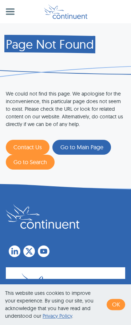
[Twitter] (29, 251)
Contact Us (27, 147)
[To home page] (42, 216)
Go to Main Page (81, 147)
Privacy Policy (57, 316)
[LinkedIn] (14, 251)
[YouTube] (43, 251)
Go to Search (30, 162)
